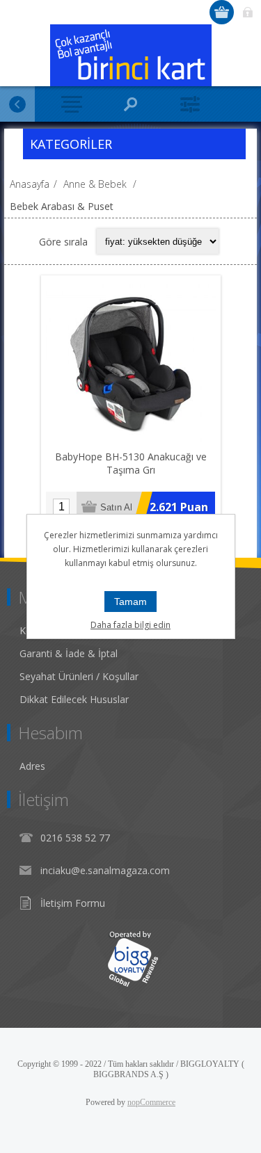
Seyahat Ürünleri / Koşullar (79, 676)
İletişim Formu (72, 903)
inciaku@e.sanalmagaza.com (105, 870)
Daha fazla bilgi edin (130, 625)
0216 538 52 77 (75, 837)
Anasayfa (29, 184)
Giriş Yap (247, 12)
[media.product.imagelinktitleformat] (131, 365)
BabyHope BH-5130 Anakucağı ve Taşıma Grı (131, 463)
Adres (32, 766)
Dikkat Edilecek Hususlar (74, 699)
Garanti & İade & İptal (68, 653)
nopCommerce (151, 1102)
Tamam (130, 601)
